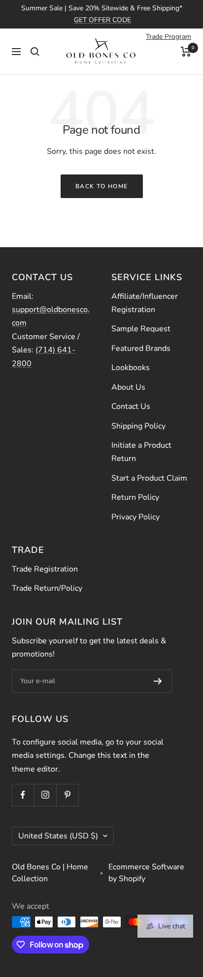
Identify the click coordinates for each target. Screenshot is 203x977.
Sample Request (140, 328)
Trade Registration (45, 569)
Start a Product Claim (149, 478)
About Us (128, 387)
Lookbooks (130, 367)
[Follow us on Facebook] (23, 795)
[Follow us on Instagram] (45, 795)
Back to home (101, 186)
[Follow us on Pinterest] (67, 795)
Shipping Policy (138, 426)
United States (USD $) (58, 836)
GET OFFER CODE (102, 20)
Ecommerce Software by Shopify (146, 873)
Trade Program (168, 36)
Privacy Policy (135, 517)
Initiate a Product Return (141, 452)
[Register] (158, 681)
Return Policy (135, 497)
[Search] (35, 51)
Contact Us (130, 406)
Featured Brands (140, 348)
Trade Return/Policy (47, 588)
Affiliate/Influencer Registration (144, 303)
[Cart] (186, 52)
